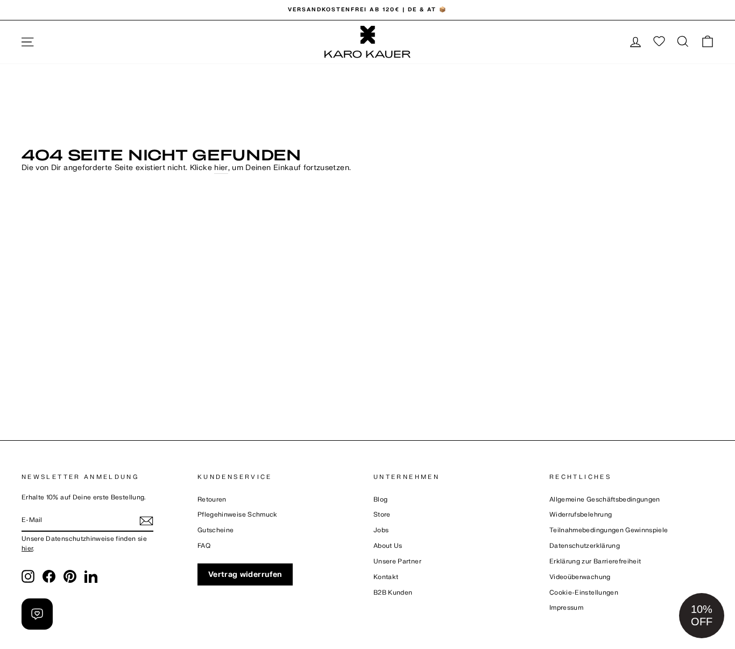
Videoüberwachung (580, 577)
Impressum (566, 608)
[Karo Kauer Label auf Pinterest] (69, 576)
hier (221, 167)
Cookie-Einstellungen (583, 593)
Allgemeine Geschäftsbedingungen (604, 500)
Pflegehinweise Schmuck (237, 515)
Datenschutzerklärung (584, 546)
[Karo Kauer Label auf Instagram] (28, 576)
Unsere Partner (397, 562)
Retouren (212, 500)
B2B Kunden (393, 593)
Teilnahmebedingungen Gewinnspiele (608, 530)
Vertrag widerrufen (245, 574)
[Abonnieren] (146, 520)
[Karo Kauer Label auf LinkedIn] (90, 576)
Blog (380, 500)
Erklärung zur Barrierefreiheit (595, 562)
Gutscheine (215, 530)
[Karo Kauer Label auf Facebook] (49, 576)
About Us (387, 546)
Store (382, 515)
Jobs (380, 530)
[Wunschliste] (659, 42)
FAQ (203, 546)
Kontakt (385, 577)
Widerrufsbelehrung (580, 515)
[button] (701, 615)
